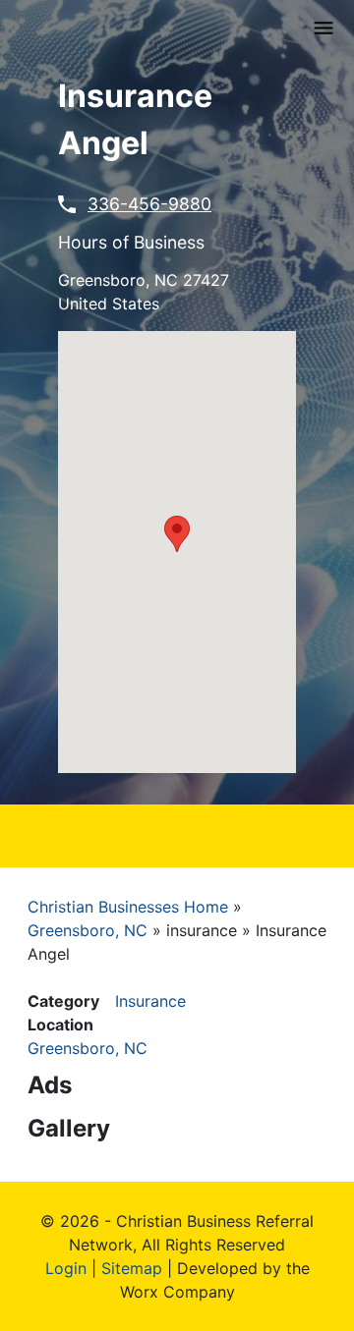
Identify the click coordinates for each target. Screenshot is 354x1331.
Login (66, 1268)
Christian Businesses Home (128, 906)
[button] (177, 534)
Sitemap (131, 1268)
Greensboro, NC (88, 930)
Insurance (150, 1001)
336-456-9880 (149, 204)
